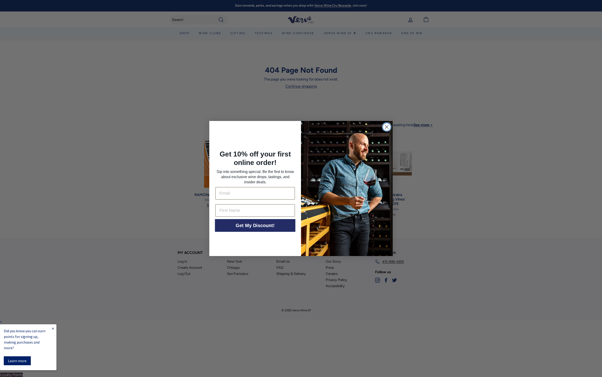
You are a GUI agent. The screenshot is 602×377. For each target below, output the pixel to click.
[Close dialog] (387, 127)
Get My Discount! (255, 225)
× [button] (1, 322)
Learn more (17, 360)
